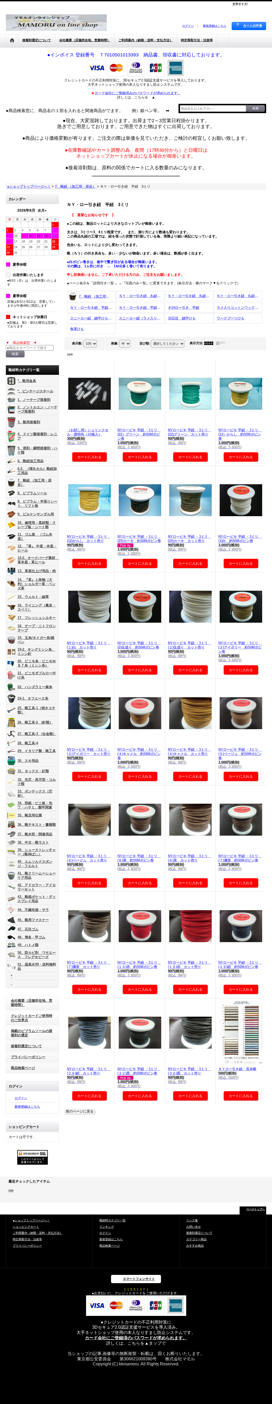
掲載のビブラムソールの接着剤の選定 (31, 1033)
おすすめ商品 (195, 1245)
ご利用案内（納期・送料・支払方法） (37, 1232)
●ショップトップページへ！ (31, 1220)
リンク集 (192, 1220)
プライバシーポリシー (28, 1057)
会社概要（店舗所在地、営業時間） (31, 1003)
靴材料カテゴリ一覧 (112, 1220)
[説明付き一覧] (222, 343)
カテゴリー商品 (196, 1239)
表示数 (77, 343)
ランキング (106, 1226)
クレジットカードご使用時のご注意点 (31, 1018)
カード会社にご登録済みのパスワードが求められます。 (138, 93)
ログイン (188, 25)
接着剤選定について (26, 1046)
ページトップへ (255, 1209)
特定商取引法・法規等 (27, 1239)
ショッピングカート (26, 1226)
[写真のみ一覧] (210, 343)
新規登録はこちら (214, 25)
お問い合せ (193, 1226)
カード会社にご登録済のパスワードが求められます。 (136, 1338)
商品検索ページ (23, 1068)
